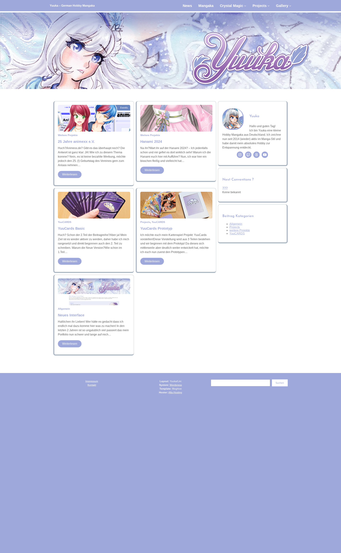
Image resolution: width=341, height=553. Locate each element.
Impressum (91, 381)
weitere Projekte (68, 135)
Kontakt (92, 385)
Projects (145, 222)
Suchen (279, 382)
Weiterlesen (72, 175)
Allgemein (64, 308)
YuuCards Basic (71, 228)
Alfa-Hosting (175, 392)
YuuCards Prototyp (156, 228)
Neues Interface (71, 315)
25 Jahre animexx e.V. (76, 142)
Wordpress (176, 385)
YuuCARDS (64, 222)
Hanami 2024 (151, 142)
